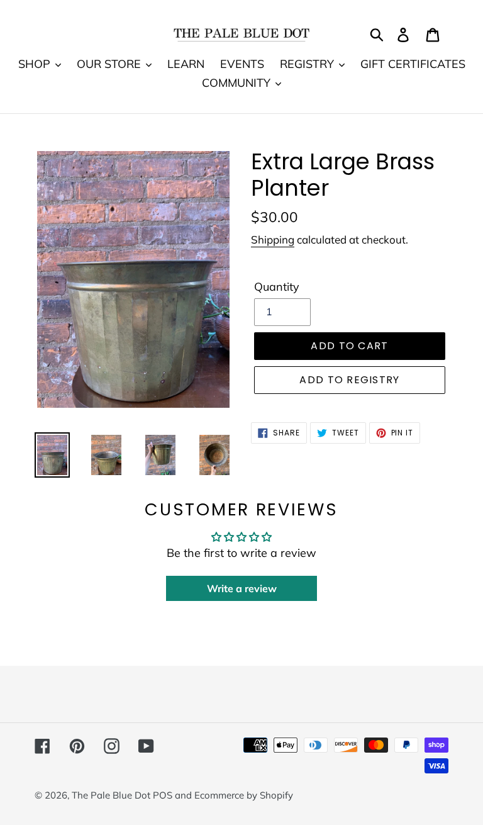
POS (162, 795)
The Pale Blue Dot (112, 795)
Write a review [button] (242, 588)
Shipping (272, 239)
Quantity (276, 286)
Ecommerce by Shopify (243, 795)
